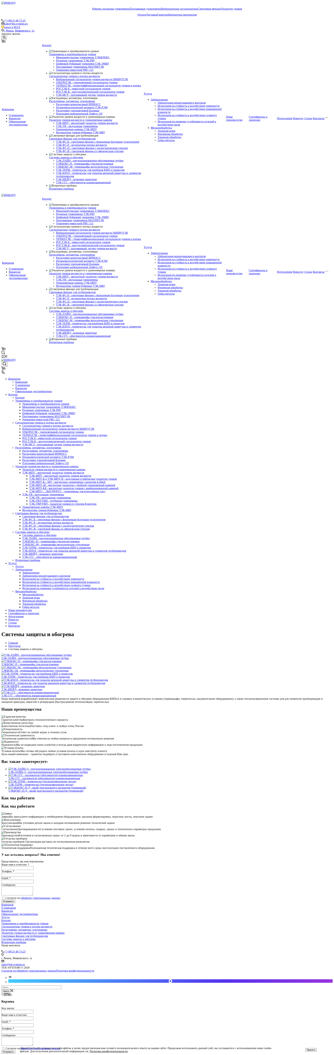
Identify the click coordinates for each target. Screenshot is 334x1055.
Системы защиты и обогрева (66, 157)
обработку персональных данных (40, 897)
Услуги (148, 93)
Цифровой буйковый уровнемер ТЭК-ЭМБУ (82, 63)
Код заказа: (7, 1008)
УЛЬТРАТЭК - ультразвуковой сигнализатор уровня (86, 82)
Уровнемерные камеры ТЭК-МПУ (76, 129)
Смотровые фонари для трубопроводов (72, 138)
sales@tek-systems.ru (16, 23)
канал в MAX (12, 27)
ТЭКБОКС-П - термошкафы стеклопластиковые (84, 163)
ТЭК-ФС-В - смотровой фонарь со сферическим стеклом (90, 151)
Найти (6, 991)
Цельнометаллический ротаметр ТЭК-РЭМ (82, 107)
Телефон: (7, 871)
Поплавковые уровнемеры (145, 8)
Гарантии (162, 14)
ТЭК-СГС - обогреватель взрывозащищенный (83, 182)
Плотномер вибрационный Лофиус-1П (79, 113)
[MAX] (170, 981)
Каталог (47, 45)
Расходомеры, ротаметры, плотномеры (72, 101)
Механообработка (161, 127)
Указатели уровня (231, 8)
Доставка (151, 14)
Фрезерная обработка (170, 134)
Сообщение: (8, 884)
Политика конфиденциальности (75, 970)
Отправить (8, 901)
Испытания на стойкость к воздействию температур (189, 105)
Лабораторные (159, 99)
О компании (16, 115)
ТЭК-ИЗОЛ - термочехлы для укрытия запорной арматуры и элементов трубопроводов (53, 683)
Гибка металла (166, 140)
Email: (6, 878)
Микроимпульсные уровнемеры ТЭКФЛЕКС (83, 57)
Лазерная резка (166, 130)
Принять (311, 1050)
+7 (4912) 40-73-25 (15, 20)
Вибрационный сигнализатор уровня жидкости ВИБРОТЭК (92, 79)
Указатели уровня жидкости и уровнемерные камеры (80, 119)
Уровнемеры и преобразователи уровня (72, 54)
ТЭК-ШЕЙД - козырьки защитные (76, 179)
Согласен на (32, 897)
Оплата (141, 14)
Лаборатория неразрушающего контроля (182, 102)
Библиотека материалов (182, 14)
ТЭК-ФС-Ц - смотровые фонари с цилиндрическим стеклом (92, 148)
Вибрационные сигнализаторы (179, 8)
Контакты (318, 118)
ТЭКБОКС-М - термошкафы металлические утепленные (89, 166)
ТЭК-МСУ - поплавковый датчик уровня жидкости (86, 94)
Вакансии (15, 118)
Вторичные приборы (61, 188)
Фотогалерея (284, 118)
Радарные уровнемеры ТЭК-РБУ (75, 60)
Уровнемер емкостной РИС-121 (75, 69)
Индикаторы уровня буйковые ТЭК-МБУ (80, 132)
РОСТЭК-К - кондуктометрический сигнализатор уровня (90, 91)
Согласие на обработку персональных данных (28, 970)
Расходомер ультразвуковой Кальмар (77, 110)
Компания (8, 109)
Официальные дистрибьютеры (18, 123)
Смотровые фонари (209, 8)
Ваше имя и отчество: (15, 864)
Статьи (308, 118)
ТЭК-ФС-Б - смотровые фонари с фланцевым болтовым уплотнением (97, 141)
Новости (298, 118)
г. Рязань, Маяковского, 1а (19, 30)
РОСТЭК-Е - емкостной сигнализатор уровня (83, 88)
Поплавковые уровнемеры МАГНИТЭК (80, 66)
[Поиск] (4, 37)
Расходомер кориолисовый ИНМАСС (78, 104)
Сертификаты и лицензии (258, 118)
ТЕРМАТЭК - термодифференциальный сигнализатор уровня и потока (98, 85)
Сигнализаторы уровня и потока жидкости (74, 76)
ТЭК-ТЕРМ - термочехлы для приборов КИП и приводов (90, 169)
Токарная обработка (169, 137)
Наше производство (234, 118)
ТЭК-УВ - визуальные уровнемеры (77, 126)
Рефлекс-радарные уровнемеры (110, 8)
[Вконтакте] (10, 977)
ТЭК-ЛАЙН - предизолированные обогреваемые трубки (90, 160)
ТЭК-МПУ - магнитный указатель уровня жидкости (87, 123)
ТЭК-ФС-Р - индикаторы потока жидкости (81, 144)
